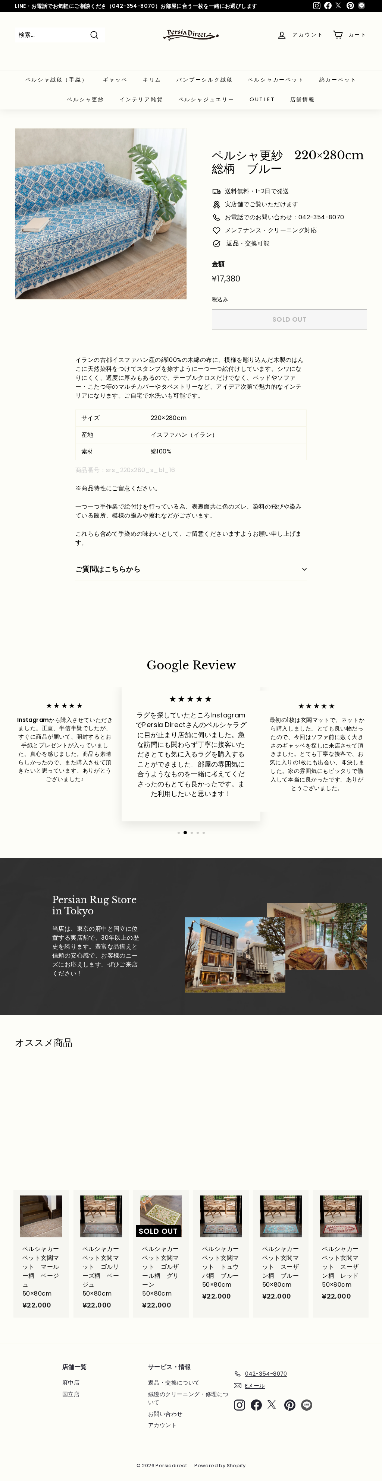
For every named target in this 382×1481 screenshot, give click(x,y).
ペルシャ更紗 (85, 99)
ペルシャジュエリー (206, 99)
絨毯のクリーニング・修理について (188, 1398)
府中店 (70, 1382)
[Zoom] (101, 213)
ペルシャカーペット (276, 79)
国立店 (70, 1394)
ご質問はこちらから (108, 569)
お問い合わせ (165, 1414)
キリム (152, 79)
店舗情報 (302, 99)
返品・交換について (174, 1382)
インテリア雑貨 (141, 99)
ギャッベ (115, 79)
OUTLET (262, 99)
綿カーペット (338, 79)
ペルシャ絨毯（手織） (56, 79)
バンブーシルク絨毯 (204, 79)
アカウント (162, 1425)
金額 (218, 263)
